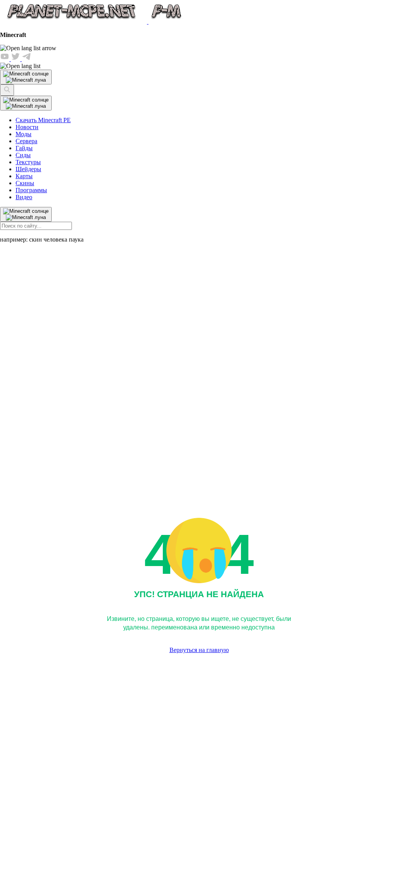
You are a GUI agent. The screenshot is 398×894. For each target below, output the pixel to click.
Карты (24, 176)
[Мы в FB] (5, 59)
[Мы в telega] (26, 59)
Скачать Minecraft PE (43, 120)
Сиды (23, 155)
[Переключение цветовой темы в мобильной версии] (26, 77)
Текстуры (28, 162)
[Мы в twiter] (16, 59)
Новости (27, 127)
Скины (25, 183)
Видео (24, 197)
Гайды (24, 148)
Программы (31, 190)
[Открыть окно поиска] (7, 90)
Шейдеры (28, 169)
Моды (23, 134)
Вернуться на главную (199, 650)
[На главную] (92, 21)
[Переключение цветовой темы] (26, 103)
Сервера (26, 141)
